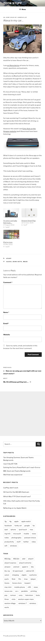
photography (16, 538)
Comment (7, 282)
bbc (32, 567)
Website (6, 335)
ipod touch (23, 530)
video (34, 542)
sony (20, 595)
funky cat (18, 526)
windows (13, 546)
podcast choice (30, 538)
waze (25, 261)
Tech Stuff (12, 3)
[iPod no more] (11, 234)
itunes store (17, 583)
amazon (7, 567)
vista (13, 599)
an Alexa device (13, 65)
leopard (27, 583)
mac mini (7, 587)
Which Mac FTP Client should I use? (17, 496)
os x (16, 591)
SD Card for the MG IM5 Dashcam (16, 492)
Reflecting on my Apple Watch (14, 508)
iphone (13, 530)
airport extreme (25, 563)
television (29, 595)
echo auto (17, 261)
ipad (6, 530)
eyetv (6, 579)
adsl (23, 559)
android (16, 567)
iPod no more (7, 242)
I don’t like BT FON (10, 464)
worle (6, 607)
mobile (26, 534)
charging (15, 575)
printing (34, 591)
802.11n (16, 559)
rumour (13, 595)
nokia (6, 538)
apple (16, 521)
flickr (14, 579)
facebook (8, 526)
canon (6, 575)
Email (6, 323)
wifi (5, 546)
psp (5, 595)
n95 (29, 587)
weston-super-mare (26, 599)
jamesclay (22, 17)
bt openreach (18, 571)
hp (34, 526)
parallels (24, 591)
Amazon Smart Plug (28, 221)
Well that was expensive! (12, 475)
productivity (9, 542)
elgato (24, 575)
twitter (26, 542)
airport (30, 559)
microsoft (17, 534)
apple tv (25, 567)
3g (5, 521)
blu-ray (7, 571)
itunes (6, 583)
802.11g (7, 559)
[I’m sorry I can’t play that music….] (11, 212)
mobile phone (19, 587)
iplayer (33, 579)
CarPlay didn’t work (10, 488)
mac (31, 530)
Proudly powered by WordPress (14, 636)
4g (10, 521)
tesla (38, 595)
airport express (10, 563)
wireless (32, 603)
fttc (19, 579)
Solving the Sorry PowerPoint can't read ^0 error (21, 467)
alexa (9, 261)
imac (26, 579)
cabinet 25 (30, 571)
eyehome (33, 575)
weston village (10, 603)
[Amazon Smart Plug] (29, 212)
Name (6, 312)
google (27, 526)
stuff (9, 258)
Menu (24, 9)
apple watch (26, 521)
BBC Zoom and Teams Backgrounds (16, 471)
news (34, 534)
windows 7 (22, 603)
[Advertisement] (22, 413)
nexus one (8, 591)
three (6, 599)
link (26, 166)
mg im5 (7, 534)
